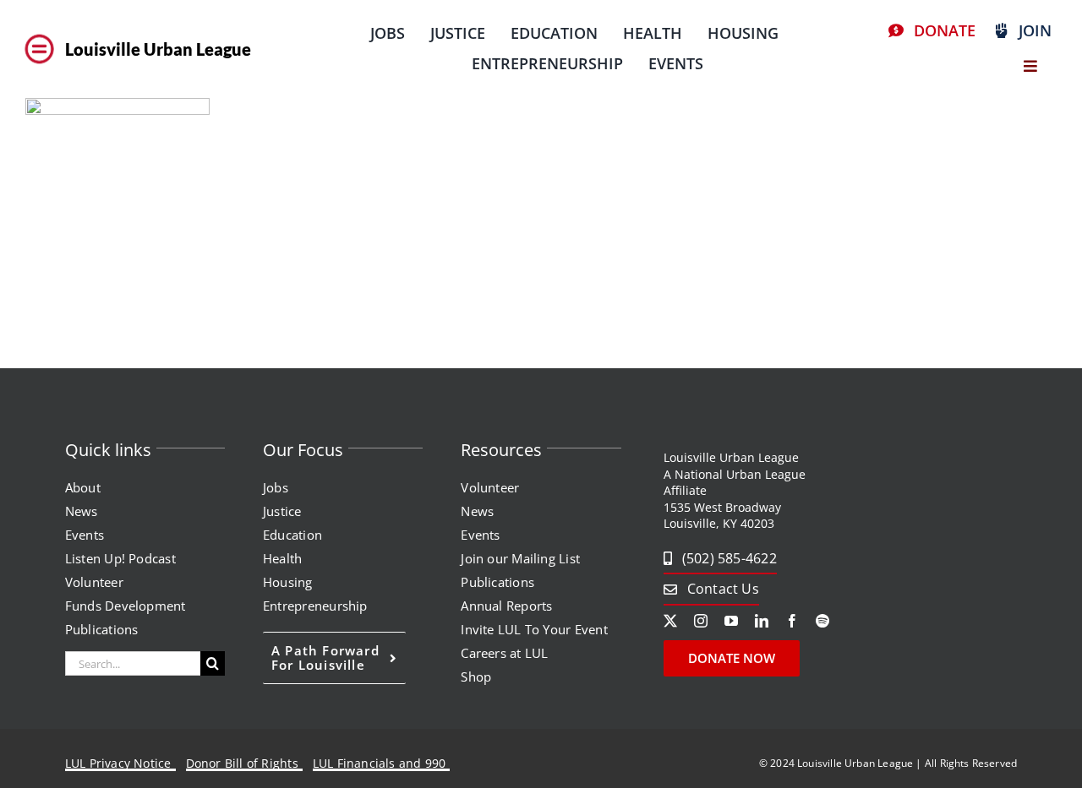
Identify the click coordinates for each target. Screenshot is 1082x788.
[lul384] (39, 35)
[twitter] (670, 621)
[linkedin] (761, 621)
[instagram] (701, 621)
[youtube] (731, 621)
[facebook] (792, 621)
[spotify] (822, 621)
